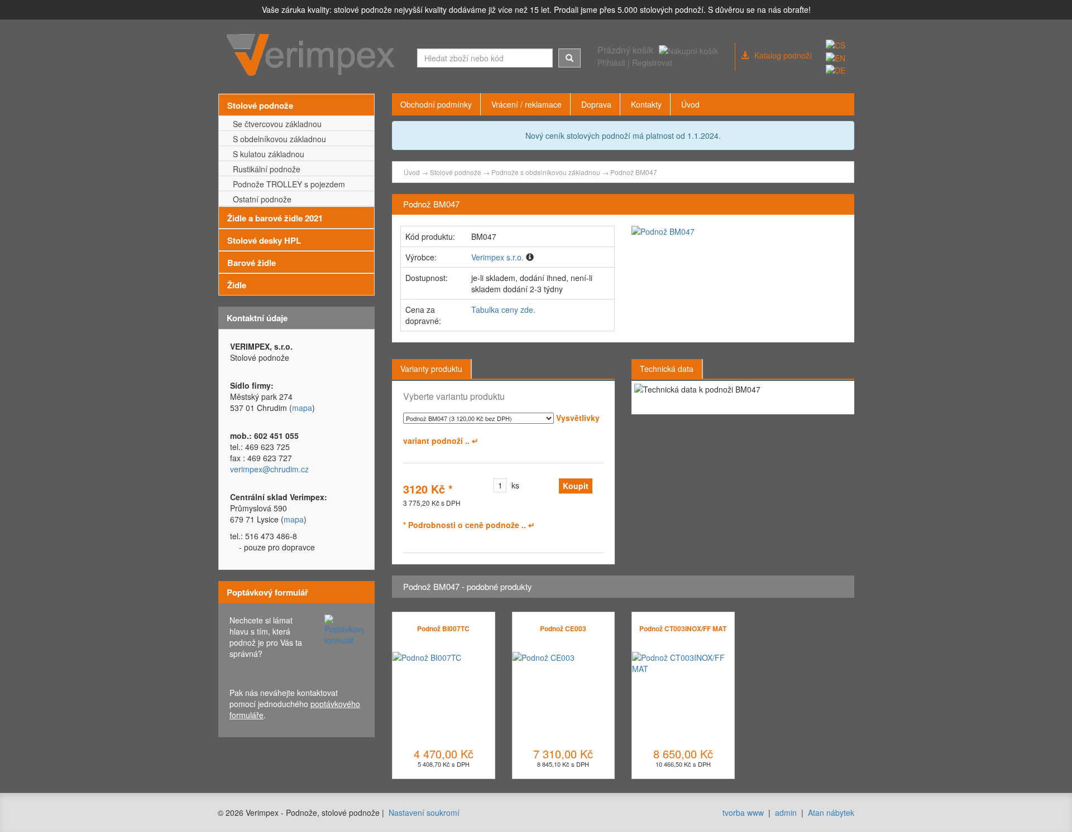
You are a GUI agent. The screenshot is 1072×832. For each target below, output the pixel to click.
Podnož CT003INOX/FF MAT (682, 628)
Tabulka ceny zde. (503, 309)
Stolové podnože (260, 105)
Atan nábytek (831, 812)
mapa (302, 407)
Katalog (783, 55)
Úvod (412, 172)
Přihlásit (611, 62)
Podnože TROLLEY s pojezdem (286, 184)
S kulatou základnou (266, 153)
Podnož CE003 (563, 628)
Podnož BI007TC (443, 628)
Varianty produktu (431, 368)
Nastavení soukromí (424, 812)
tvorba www (743, 812)
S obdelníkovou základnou (277, 138)
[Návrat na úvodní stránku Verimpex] (313, 55)
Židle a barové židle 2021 (275, 218)
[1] (569, 58)
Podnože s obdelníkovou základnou (545, 172)
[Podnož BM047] (738, 231)
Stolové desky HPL (264, 240)
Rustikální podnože (264, 169)
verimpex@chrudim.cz (269, 469)
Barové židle (251, 263)
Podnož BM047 (633, 172)
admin (786, 812)
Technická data (666, 368)
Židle (236, 285)
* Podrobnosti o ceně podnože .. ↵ (469, 524)
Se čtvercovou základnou (275, 123)
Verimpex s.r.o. (497, 257)
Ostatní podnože (259, 199)
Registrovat (652, 62)
